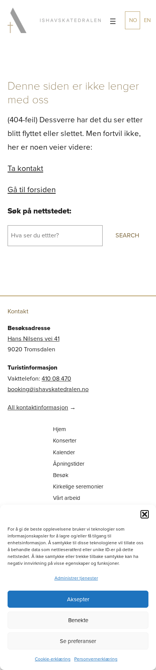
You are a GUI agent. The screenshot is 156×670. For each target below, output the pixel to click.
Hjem (59, 429)
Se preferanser (78, 641)
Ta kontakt (25, 168)
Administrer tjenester (76, 578)
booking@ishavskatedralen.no (48, 389)
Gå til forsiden (32, 189)
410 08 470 (56, 378)
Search (127, 235)
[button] (144, 514)
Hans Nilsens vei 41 (33, 338)
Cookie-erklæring (52, 659)
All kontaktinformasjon (38, 407)
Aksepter (78, 599)
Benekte (78, 620)
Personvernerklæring (95, 659)
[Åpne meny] (112, 21)
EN (147, 20)
